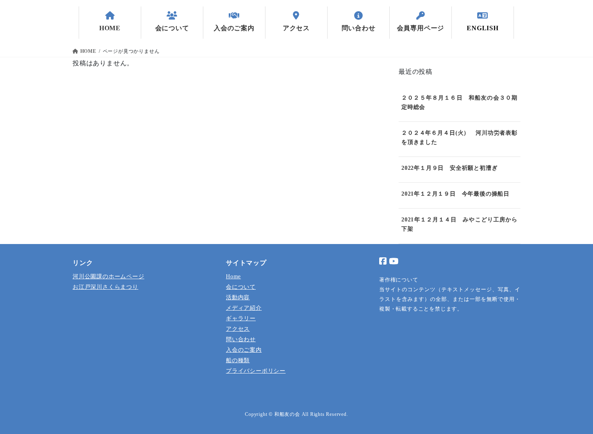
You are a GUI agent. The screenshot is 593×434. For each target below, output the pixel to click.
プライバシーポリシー (256, 370)
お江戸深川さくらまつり (105, 287)
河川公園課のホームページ (108, 276)
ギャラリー (241, 318)
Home (233, 276)
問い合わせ (241, 339)
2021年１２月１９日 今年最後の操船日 (455, 194)
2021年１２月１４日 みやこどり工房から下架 (459, 224)
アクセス (238, 329)
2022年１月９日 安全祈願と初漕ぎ (449, 168)
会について (241, 287)
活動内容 (238, 297)
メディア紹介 (244, 308)
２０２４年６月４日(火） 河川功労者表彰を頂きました (459, 137)
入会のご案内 (244, 349)
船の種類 (238, 360)
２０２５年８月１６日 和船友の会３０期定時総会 (459, 102)
